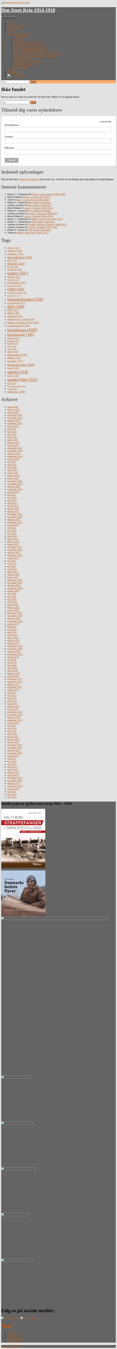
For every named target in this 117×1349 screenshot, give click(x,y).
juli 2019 (11, 626)
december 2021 (14, 547)
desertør (16, 263)
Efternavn (9, 148)
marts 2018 (12, 670)
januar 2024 (13, 478)
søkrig (13, 375)
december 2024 (14, 448)
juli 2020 (11, 593)
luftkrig (11, 346)
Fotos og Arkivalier (16, 26)
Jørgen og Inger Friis (23, 322)
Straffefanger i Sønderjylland (27, 61)
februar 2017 (13, 706)
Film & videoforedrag (23, 64)
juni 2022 (11, 530)
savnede (15, 361)
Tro (11, 383)
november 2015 (14, 747)
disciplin (12, 267)
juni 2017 (11, 695)
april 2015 (12, 767)
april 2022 (12, 536)
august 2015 (13, 756)
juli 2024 (11, 462)
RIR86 (14, 357)
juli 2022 (11, 528)
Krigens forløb (20, 67)
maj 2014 (11, 797)
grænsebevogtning (17, 293)
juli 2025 (11, 429)
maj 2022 (11, 533)
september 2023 (15, 489)
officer (11, 349)
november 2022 (14, 517)
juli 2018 (11, 659)
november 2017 (14, 681)
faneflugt (13, 277)
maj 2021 (11, 566)
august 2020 (13, 591)
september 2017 (15, 687)
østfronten (16, 391)
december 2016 (14, 712)
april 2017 (12, 701)
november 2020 (14, 582)
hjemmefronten (25, 299)
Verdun (12, 389)
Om (9, 31)
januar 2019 (13, 643)
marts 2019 (12, 637)
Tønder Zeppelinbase (16, 386)
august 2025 (13, 426)
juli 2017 (11, 692)
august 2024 (13, 459)
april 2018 (12, 668)
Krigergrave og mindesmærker (28, 45)
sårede (17, 371)
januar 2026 (13, 412)
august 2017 (13, 690)
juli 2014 (11, 791)
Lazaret (13, 341)
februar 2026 (13, 409)
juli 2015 (11, 758)
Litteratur (17, 39)
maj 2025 (11, 434)
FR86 (15, 289)
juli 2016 (11, 725)
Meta (6, 1325)
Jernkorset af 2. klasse (20, 319)
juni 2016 (11, 728)
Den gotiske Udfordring (39, 202)
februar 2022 (13, 541)
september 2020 (15, 588)
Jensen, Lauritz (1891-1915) (37, 197)
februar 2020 (13, 607)
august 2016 (13, 723)
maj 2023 (11, 500)
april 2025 (12, 437)
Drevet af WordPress (11, 1346)
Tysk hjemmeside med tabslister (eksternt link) (35, 56)
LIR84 (12, 343)
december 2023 (14, 481)
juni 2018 (11, 662)
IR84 (15, 306)
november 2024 (14, 451)
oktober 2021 (13, 552)
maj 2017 (11, 698)
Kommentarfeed (15, 1338)
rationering (17, 354)
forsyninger (14, 286)
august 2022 (13, 525)
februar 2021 (13, 574)
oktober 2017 (13, 684)
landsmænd (13, 338)
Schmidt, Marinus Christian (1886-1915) (47, 224)
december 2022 (14, 514)
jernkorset (15, 316)
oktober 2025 (13, 420)
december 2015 (14, 745)
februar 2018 (13, 673)
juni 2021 (11, 563)
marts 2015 (12, 769)
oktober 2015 (13, 750)
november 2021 (14, 549)
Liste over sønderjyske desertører (29, 50)
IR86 (13, 313)
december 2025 (14, 415)
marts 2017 (12, 703)
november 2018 (14, 648)
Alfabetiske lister (21, 59)
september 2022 (15, 522)
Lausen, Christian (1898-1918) (38, 208)
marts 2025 (12, 440)
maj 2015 (11, 764)
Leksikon (11, 70)
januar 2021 (13, 577)
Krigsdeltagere (14, 28)
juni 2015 (11, 761)
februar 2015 (13, 772)
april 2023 (12, 503)
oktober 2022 (13, 519)
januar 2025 (13, 445)
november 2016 (14, 714)
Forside (10, 23)
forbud (13, 279)
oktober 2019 (13, 618)
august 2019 (13, 624)
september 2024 (15, 456)
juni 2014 (11, 794)
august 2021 (13, 558)
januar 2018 (13, 676)
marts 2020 (12, 604)
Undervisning (20, 37)
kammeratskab (18, 325)
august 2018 (13, 657)
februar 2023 (13, 508)
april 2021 (12, 569)
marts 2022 (12, 538)
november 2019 (14, 615)
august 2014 (13, 789)
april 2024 (12, 470)
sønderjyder (22, 379)
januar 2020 (13, 610)
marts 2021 (12, 571)
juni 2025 (11, 431)
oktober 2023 (13, 486)
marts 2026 (12, 407)
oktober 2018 (13, 651)
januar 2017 (13, 709)
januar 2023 (13, 511)
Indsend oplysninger (29, 179)
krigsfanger (20, 334)
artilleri (14, 250)
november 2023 (14, 484)
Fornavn (9, 136)
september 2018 (15, 654)
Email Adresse (12, 125)
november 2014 (14, 780)
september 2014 (15, 786)
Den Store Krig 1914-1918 (28, 10)
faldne (17, 273)
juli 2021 (11, 560)
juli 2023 (11, 495)
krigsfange (22, 329)
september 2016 (15, 720)
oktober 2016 (13, 717)
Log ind (11, 1333)
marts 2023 (12, 506)
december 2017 (14, 679)
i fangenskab (16, 303)
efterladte (14, 269)
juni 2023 (11, 497)
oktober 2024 (13, 453)
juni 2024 (11, 464)
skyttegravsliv (20, 365)
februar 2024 (13, 475)
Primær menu (8, 18)
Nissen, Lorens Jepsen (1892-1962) (49, 194)
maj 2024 (11, 467)
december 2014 (14, 778)
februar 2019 (13, 640)
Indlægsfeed (13, 1335)
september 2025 (15, 423)
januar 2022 (13, 544)
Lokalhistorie (13, 72)
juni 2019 (11, 629)
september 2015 (15, 753)
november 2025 (14, 418)
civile (12, 260)
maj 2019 (11, 632)
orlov (12, 351)
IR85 (12, 310)
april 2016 (12, 734)
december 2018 (14, 646)
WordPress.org (14, 1341)
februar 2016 (13, 739)
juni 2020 (11, 596)
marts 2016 (12, 736)
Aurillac (15, 253)
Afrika (13, 247)
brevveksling (19, 257)
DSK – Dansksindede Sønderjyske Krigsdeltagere (37, 53)
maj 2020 (11, 599)
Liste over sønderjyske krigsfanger (29, 48)
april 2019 (12, 635)
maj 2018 (11, 665)
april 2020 (12, 602)
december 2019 (14, 613)
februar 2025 (13, 442)
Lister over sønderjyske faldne (27, 42)
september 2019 (15, 621)
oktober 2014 (13, 783)
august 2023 (13, 492)
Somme (13, 368)
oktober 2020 (13, 585)
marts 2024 (12, 473)
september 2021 (15, 555)
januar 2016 (13, 742)
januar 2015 (13, 775)
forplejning (16, 282)
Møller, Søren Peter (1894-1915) (47, 219)
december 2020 (14, 580)
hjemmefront (13, 295)
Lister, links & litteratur (18, 34)
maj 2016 (11, 731)
